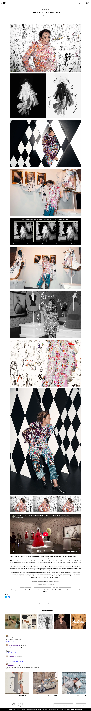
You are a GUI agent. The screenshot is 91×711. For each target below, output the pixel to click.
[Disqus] (45, 652)
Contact (86, 3)
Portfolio (57, 4)
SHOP (64, 4)
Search (88, 2)
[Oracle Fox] (6, 4)
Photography (33, 4)
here (56, 564)
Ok (72, 709)
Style (25, 4)
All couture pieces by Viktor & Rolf (45, 584)
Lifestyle (42, 4)
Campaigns (45, 15)
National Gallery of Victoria (45, 590)
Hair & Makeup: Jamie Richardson (42, 587)
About (79, 3)
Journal (50, 4)
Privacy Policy (78, 709)
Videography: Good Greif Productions (62, 587)
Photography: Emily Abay (26, 587)
